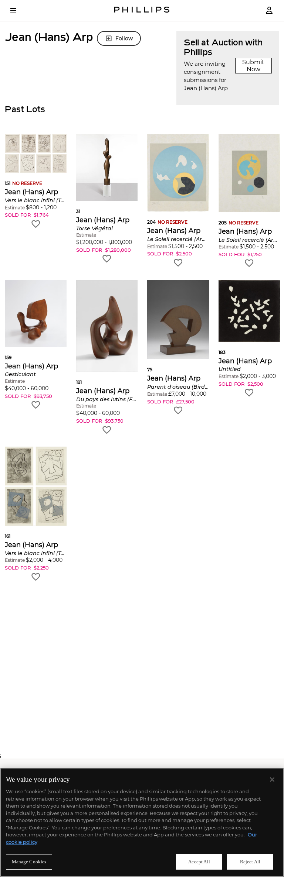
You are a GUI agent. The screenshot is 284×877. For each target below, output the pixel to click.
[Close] (272, 779)
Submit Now (253, 66)
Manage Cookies (29, 861)
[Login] (269, 10)
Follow (124, 38)
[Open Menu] (18, 11)
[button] (36, 181)
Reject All (250, 861)
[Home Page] (142, 10)
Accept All (199, 861)
